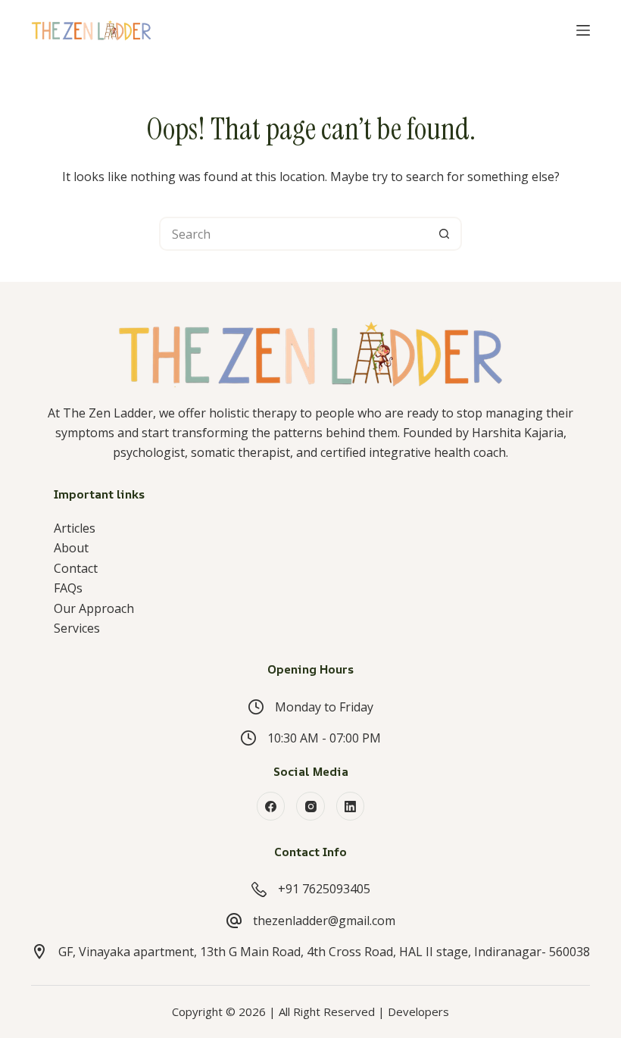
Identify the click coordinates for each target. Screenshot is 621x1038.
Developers (418, 1011)
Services (77, 628)
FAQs (68, 588)
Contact (76, 568)
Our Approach (94, 608)
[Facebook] (271, 806)
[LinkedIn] (350, 806)
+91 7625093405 (324, 888)
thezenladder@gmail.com (324, 920)
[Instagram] (310, 806)
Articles (74, 528)
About (71, 547)
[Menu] (583, 30)
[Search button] (445, 234)
